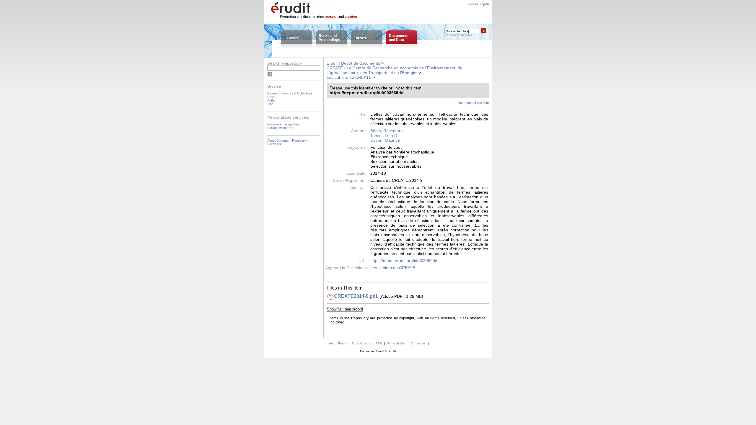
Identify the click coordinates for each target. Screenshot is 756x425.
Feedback (274, 144)
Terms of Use (396, 343)
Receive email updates (283, 124)
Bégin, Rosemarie (387, 130)
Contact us (418, 343)
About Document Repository (287, 140)
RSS (379, 343)
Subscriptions (361, 343)
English (484, 4)
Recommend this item (473, 102)
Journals (291, 38)
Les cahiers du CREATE (349, 77)
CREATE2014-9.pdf (355, 296)
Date (270, 97)
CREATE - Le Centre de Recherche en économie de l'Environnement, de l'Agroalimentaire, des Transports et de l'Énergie (394, 70)
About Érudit (337, 343)
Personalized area (280, 128)
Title (270, 104)
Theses (360, 38)
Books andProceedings (329, 38)
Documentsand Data (398, 38)
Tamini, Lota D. (384, 135)
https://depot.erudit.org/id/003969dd (403, 260)
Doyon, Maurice (385, 140)
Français (472, 4)
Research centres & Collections (290, 93)
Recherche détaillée (458, 35)
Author (272, 100)
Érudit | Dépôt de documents (353, 63)
